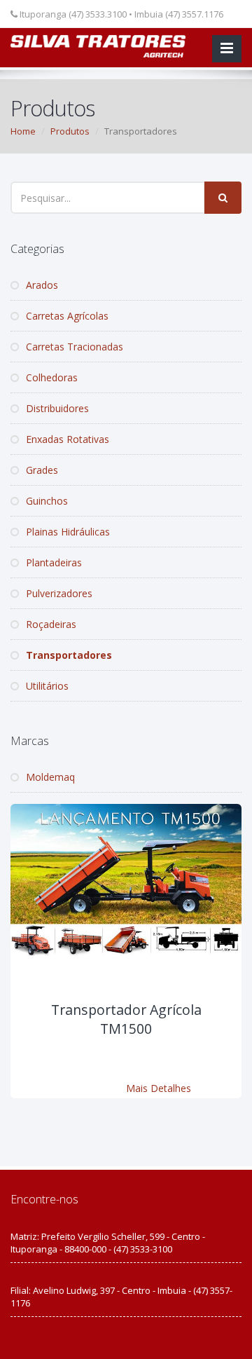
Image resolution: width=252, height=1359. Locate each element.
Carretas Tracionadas (73, 346)
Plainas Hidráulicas (66, 531)
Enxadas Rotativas (66, 439)
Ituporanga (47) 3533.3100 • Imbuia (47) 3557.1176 (120, 14)
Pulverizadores (57, 593)
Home (23, 131)
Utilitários (46, 685)
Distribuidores (56, 408)
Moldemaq (49, 777)
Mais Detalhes (158, 1088)
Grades (40, 470)
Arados (40, 285)
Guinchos (45, 500)
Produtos (70, 131)
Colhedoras (50, 377)
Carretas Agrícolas (65, 315)
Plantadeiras (52, 562)
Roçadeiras (49, 624)
